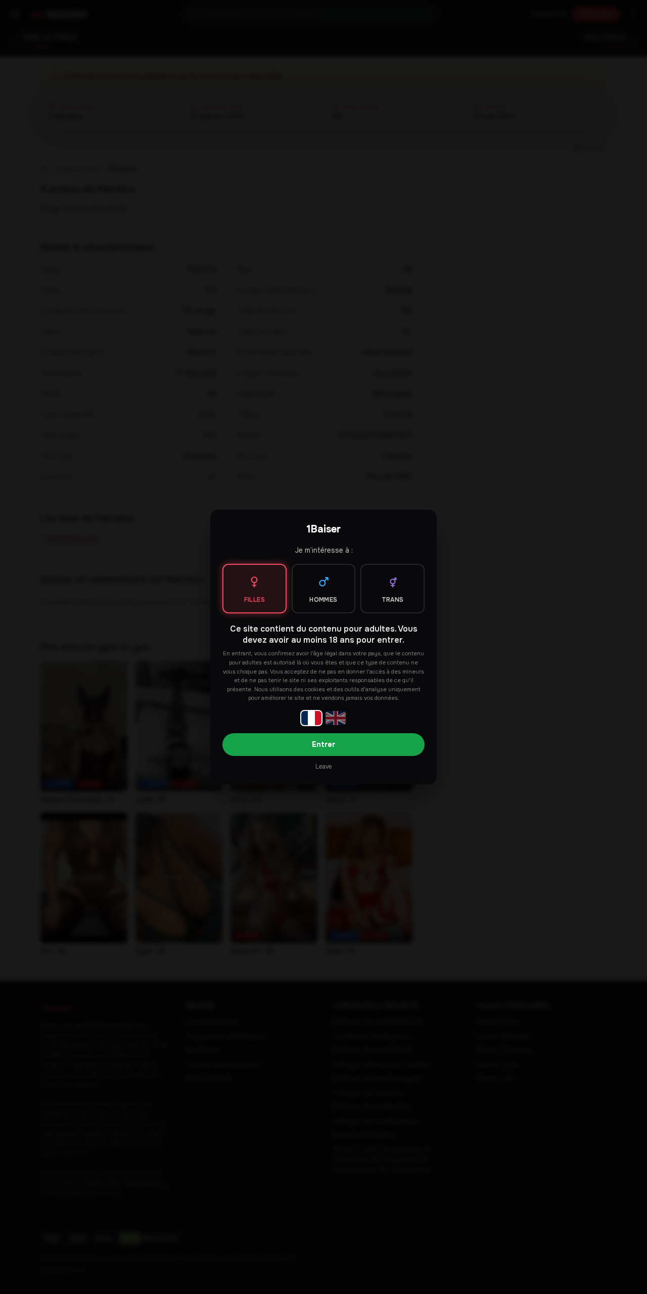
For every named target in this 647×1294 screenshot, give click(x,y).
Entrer (323, 744)
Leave (323, 767)
